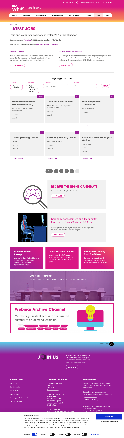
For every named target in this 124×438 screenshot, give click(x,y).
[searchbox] (54, 86)
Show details (94, 434)
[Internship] (32, 89)
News (107, 15)
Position (31, 82)
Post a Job (27, 40)
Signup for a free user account (93, 392)
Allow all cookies (108, 416)
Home (11, 24)
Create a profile (90, 2)
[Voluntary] (32, 88)
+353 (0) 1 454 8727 (57, 409)
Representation (15, 394)
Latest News (14, 390)
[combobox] (56, 86)
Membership (26, 15)
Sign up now (90, 399)
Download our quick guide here (47, 44)
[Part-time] (16, 88)
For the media (15, 387)
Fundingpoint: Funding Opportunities (23, 398)
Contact (83, 2)
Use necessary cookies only (109, 421)
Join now (72, 367)
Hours (14, 82)
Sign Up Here (18, 66)
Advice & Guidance (57, 15)
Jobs (98, 15)
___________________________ (17, 405)
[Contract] (32, 91)
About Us (14, 15)
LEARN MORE (58, 235)
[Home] (27, 8)
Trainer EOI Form (16, 401)
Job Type (76, 82)
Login (97, 2)
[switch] (52, 434)
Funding (89, 15)
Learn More (65, 65)
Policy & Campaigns (74, 15)
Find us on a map (53, 390)
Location (47, 82)
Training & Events (41, 15)
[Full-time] (16, 86)
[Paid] (32, 86)
